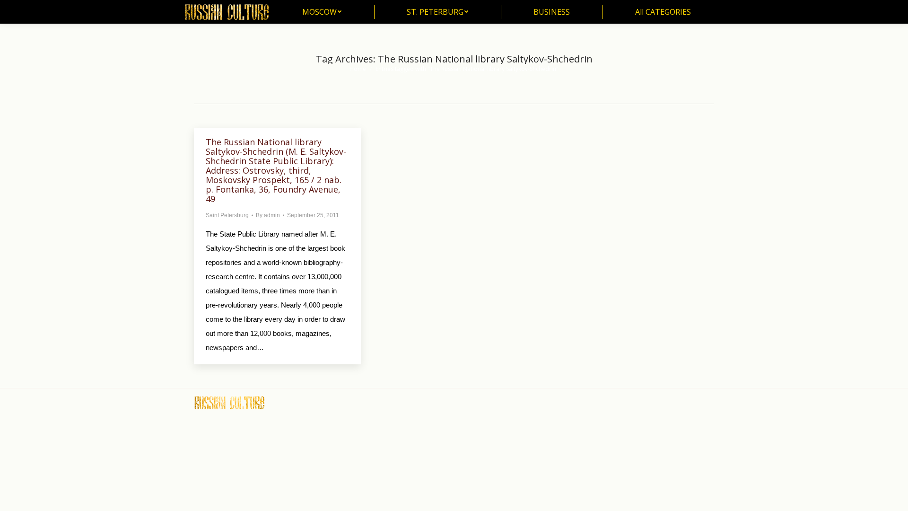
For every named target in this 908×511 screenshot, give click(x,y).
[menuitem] (321, 12)
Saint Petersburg (227, 215)
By (268, 215)
